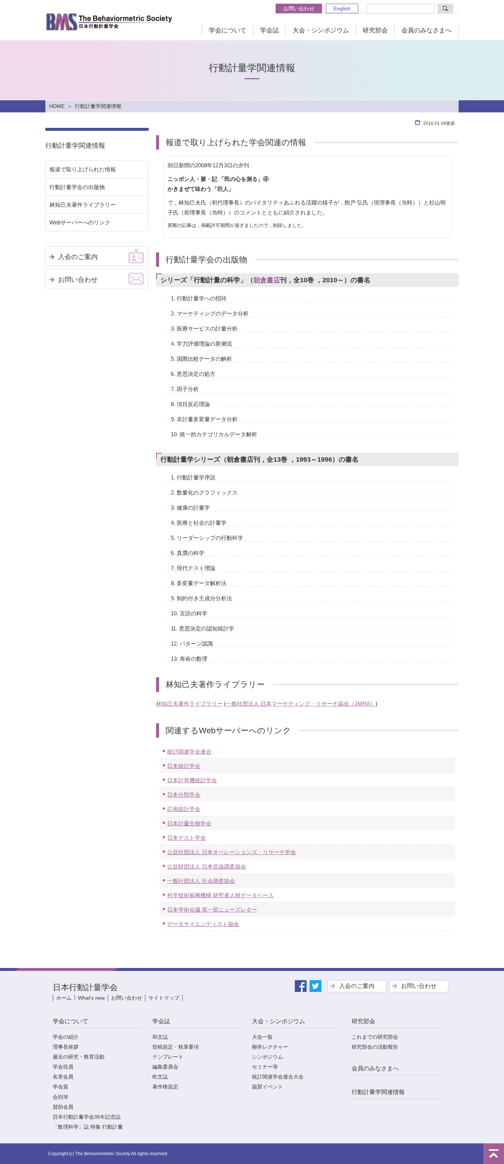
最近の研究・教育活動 (78, 1057)
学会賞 (60, 1087)
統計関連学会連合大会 (278, 1077)
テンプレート (167, 1057)
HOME (57, 106)
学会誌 (269, 30)
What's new (91, 998)
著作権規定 (165, 1087)
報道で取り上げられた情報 (82, 169)
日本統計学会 (183, 766)
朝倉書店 (266, 280)
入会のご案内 (78, 257)
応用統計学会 (183, 809)
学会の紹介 (66, 1037)
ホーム (64, 998)
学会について (227, 30)
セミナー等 (265, 1067)
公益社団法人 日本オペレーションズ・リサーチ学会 (231, 852)
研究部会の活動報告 (375, 1047)
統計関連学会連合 (189, 751)
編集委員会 (165, 1067)
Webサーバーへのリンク (79, 222)
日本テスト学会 (186, 838)
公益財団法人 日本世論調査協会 (206, 866)
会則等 (60, 1097)
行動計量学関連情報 (75, 145)
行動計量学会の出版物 (77, 187)
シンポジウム (267, 1057)
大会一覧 (262, 1037)
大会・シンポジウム (321, 30)
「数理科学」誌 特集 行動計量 (88, 1127)
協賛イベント (267, 1087)
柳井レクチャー (270, 1047)
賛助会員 (63, 1107)
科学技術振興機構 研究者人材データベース (220, 895)
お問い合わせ (298, 8)
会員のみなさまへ (426, 30)
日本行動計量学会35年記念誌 (87, 1117)
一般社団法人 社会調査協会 (201, 881)
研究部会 (375, 30)
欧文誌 (160, 1077)
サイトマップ (163, 998)
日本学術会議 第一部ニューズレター (212, 909)
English (342, 8)
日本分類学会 (183, 794)
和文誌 (160, 1037)
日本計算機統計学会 (192, 780)
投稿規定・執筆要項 (175, 1047)
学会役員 (63, 1067)
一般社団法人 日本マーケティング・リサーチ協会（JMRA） (301, 703)
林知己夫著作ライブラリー (189, 703)
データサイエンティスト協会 (203, 924)
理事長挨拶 (66, 1047)
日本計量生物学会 (189, 823)
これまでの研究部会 (375, 1037)
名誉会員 (63, 1077)
